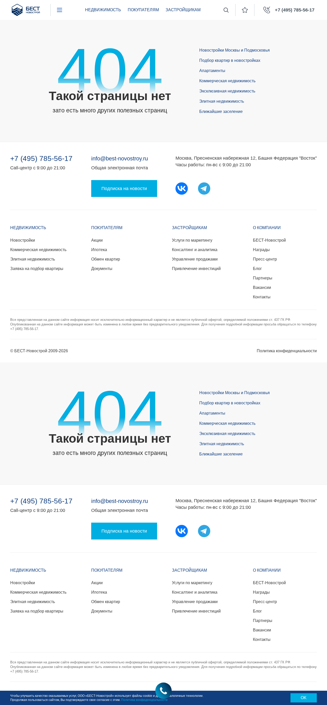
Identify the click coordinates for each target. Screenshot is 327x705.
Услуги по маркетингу (192, 240)
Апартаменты (212, 70)
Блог (257, 268)
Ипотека (99, 250)
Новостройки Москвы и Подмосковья (234, 50)
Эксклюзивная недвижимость (227, 91)
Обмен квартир (105, 259)
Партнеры (262, 278)
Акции (97, 240)
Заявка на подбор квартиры (36, 268)
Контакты (262, 297)
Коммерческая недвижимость (227, 81)
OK (304, 698)
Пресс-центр (265, 259)
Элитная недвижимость (221, 101)
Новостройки (22, 240)
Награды (261, 250)
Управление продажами (195, 259)
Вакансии (262, 287)
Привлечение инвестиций (196, 268)
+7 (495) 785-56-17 (41, 158)
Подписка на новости (124, 188)
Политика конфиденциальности (287, 351)
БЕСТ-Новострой (269, 240)
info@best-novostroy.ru (119, 158)
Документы (101, 268)
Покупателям (106, 228)
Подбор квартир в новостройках (229, 60)
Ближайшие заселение (221, 111)
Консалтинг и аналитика (194, 250)
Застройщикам (189, 228)
